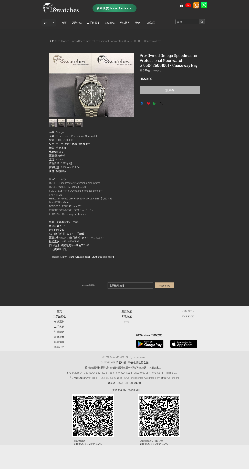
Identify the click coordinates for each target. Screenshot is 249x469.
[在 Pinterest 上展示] (148, 103)
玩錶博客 (59, 341)
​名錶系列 (59, 321)
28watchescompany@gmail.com (142, 377)
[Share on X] (161, 103)
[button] (76, 22)
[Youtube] (188, 5)
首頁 (52, 40)
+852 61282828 (107, 377)
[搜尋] (202, 21)
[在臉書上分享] (142, 103)
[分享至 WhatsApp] (155, 103)
